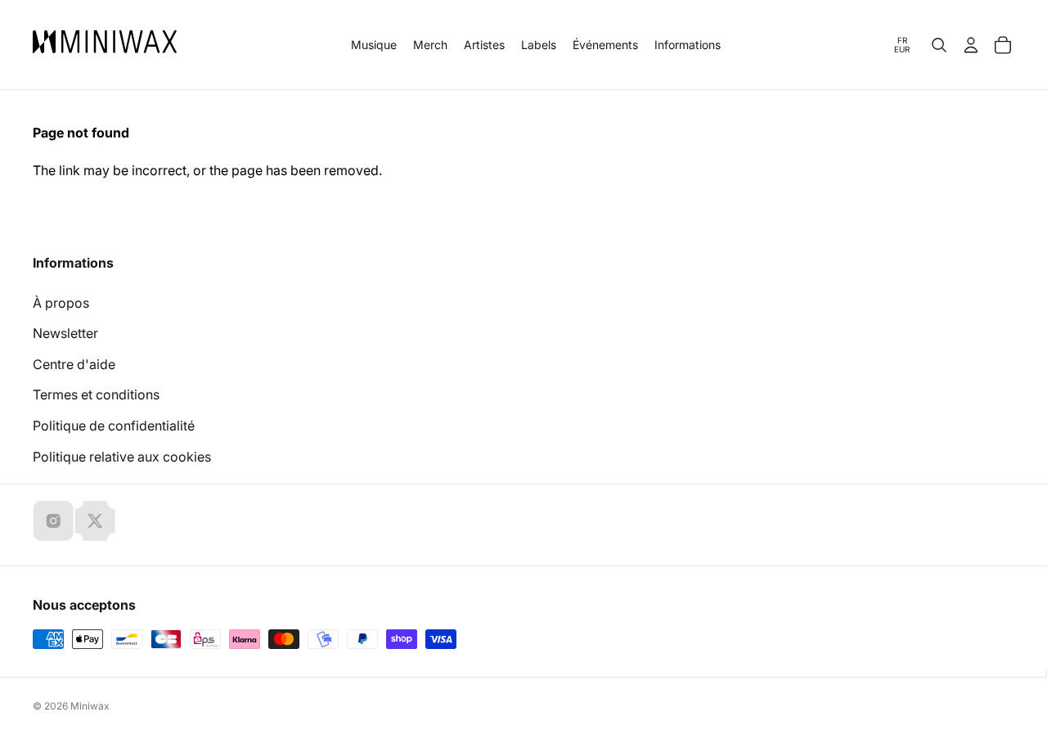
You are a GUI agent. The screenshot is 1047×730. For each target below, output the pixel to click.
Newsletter (65, 333)
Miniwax (90, 706)
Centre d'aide (74, 364)
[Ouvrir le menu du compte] (970, 45)
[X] (94, 520)
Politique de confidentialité (114, 425)
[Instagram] (53, 520)
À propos (61, 303)
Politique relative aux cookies (122, 456)
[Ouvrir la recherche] (939, 45)
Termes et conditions (96, 394)
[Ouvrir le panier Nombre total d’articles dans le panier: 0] (1002, 45)
